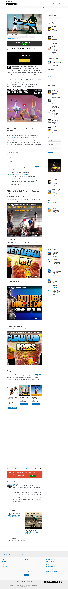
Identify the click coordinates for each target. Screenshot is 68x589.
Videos (20, 516)
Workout (49, 76)
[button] (53, 4)
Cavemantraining (16, 516)
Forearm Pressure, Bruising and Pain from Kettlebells (56, 282)
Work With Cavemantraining (52, 571)
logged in (15, 540)
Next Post (39, 505)
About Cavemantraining (56, 553)
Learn (49, 78)
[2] (49, 210)
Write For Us (4, 563)
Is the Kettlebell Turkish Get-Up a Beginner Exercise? (57, 63)
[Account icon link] (61, 4)
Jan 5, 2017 (55, 287)
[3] (49, 271)
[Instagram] (6, 1)
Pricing (53, 1)
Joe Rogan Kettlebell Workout (55, 253)
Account (59, 1)
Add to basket (12, 407)
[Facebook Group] (8, 1)
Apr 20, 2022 (56, 266)
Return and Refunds (41, 553)
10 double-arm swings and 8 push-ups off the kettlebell (23, 178)
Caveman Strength (10, 516)
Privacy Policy (33, 553)
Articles (49, 80)
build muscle (18, 84)
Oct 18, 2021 (55, 256)
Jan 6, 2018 (55, 277)
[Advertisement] (54, 232)
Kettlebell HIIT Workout (51, 566)
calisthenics (10, 38)
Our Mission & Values (19, 554)
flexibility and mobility (17, 137)
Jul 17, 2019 (55, 296)
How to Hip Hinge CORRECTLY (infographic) (31, 531)
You (48, 74)
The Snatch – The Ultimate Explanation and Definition (56, 211)
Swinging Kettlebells (51, 561)
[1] (49, 62)
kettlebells (16, 38)
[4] (49, 281)
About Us (4, 559)
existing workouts (28, 375)
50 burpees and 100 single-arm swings (19, 174)
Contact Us (4, 566)
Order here (24, 44)
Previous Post (11, 505)
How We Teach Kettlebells (8, 554)
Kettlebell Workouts (12, 36)
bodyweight (32, 36)
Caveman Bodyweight (23, 36)
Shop (49, 72)
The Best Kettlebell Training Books (21, 553)
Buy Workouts (47, 1)
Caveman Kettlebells (17, 515)
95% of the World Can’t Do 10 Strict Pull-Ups (56, 292)
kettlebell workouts (16, 244)
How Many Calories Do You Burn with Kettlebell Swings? (57, 272)
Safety (48, 553)
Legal (3, 564)
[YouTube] (9, 1)
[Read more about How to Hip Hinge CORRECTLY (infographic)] (33, 520)
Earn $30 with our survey (36, 1)
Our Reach (4, 561)
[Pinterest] (11, 1)
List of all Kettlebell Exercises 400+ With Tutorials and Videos (56, 262)
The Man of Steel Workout (56, 203)
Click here (33, 475)
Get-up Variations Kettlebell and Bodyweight (13, 514)
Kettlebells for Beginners (7, 553)
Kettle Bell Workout (50, 559)
